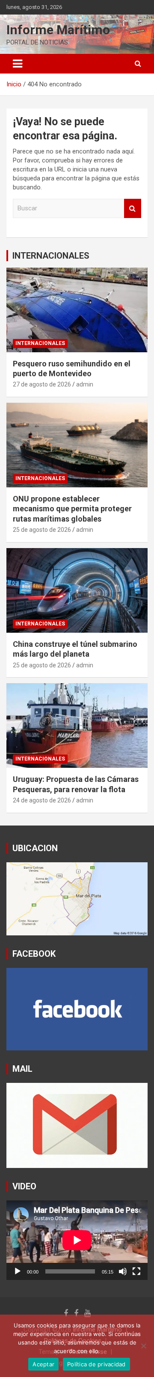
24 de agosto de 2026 (42, 800)
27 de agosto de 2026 (42, 384)
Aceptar (43, 1364)
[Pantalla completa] (136, 1271)
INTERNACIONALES (50, 256)
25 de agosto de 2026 (42, 529)
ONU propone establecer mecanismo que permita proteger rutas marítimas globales (72, 508)
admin (84, 384)
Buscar (132, 208)
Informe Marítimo (58, 29)
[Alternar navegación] (17, 64)
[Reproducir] (17, 1271)
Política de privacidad (96, 1364)
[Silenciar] (122, 1271)
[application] (77, 1240)
